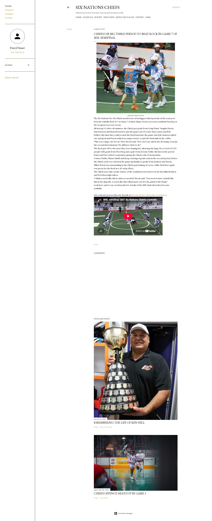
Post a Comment (106, 427)
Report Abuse (12, 77)
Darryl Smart (17, 48)
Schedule (88, 17)
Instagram (9, 14)
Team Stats (108, 17)
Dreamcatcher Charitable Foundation (149, 195)
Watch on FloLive (125, 17)
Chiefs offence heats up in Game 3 (120, 493)
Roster (98, 17)
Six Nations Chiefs (98, 7)
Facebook (9, 10)
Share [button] (69, 29)
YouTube (8, 18)
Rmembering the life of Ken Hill (119, 422)
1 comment (104, 498)
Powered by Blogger (125, 513)
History (140, 17)
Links (148, 17)
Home (79, 17)
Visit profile (17, 52)
